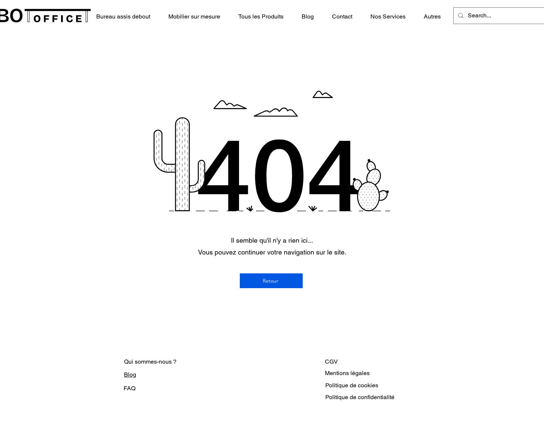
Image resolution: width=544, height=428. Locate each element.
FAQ (129, 388)
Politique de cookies (351, 385)
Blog (130, 374)
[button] (264, 16)
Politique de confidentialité (359, 397)
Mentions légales (347, 373)
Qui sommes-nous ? (150, 361)
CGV (331, 361)
